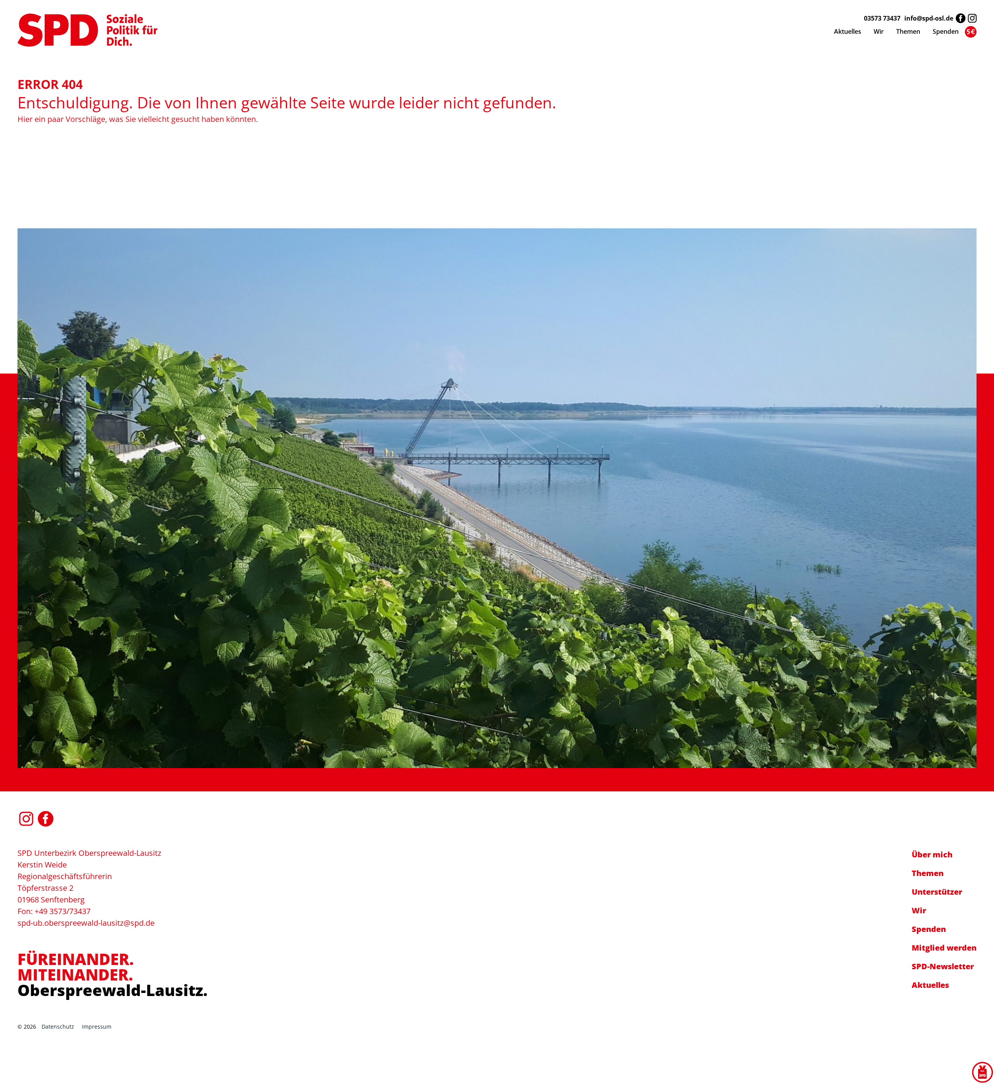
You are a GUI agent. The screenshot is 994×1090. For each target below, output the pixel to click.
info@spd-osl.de (928, 18)
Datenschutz (58, 1026)
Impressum (96, 1026)
